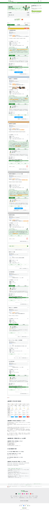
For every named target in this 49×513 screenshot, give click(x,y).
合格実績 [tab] (18, 163)
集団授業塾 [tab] (26, 24)
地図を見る (11, 33)
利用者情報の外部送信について (22, 497)
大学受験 (24, 493)
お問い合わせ (30, 497)
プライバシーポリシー (16, 497)
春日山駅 (16, 454)
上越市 (9, 458)
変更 (28, 12)
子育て (28, 493)
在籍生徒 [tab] (25, 163)
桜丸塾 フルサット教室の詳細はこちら (24, 268)
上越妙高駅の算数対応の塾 (10, 465)
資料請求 (20, 416)
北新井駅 (10, 454)
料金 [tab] (19, 55)
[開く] (27, 41)
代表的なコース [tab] (12, 163)
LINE (20, 493)
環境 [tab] (25, 55)
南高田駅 (8, 454)
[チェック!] (27, 166)
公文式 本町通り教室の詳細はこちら (24, 393)
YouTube (32, 493)
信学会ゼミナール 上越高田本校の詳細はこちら (23, 336)
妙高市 (8, 458)
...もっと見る (26, 61)
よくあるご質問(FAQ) (35, 497)
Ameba (21, 505)
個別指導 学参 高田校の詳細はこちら (24, 241)
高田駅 (12, 454)
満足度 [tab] (12, 55)
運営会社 (27, 497)
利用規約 (12, 497)
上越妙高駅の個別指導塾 (15, 465)
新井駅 (14, 454)
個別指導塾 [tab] (18, 24)
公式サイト (12, 416)
